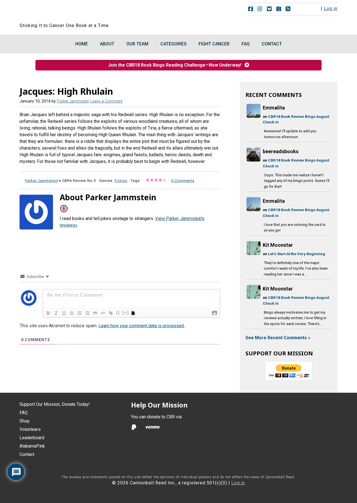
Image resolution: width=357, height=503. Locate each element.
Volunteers (30, 429)
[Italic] (56, 313)
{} (118, 313)
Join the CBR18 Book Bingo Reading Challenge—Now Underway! (176, 65)
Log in (330, 8)
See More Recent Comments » (277, 337)
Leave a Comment (106, 101)
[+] (126, 313)
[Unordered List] (87, 313)
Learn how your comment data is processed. (141, 325)
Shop (25, 421)
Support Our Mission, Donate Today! (55, 404)
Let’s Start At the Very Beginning (296, 254)
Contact (27, 454)
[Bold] (48, 313)
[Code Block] (103, 313)
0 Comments (182, 181)
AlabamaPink (32, 446)
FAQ (24, 412)
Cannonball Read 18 (87, 11)
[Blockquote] (95, 313)
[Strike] (72, 313)
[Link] (111, 313)
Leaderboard (32, 437)
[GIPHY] (134, 313)
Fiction (121, 181)
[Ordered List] (79, 313)
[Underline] (64, 313)
